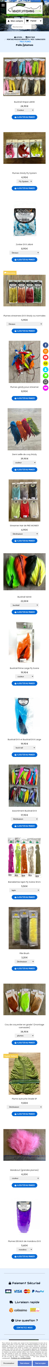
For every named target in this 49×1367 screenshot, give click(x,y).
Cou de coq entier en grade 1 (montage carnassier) (24, 1026)
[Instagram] (45, 351)
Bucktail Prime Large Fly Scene (24, 668)
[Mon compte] (45, 369)
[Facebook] (45, 345)
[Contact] (45, 363)
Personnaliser (8, 1363)
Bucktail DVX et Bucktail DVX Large (24, 739)
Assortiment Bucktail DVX (24, 810)
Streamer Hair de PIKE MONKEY (24, 525)
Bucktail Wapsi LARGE (24, 102)
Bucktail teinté (24, 597)
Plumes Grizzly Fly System (24, 173)
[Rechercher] (34, 26)
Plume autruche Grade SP (24, 1098)
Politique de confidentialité (21, 1358)
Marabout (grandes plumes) (24, 1170)
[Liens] (45, 388)
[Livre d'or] (45, 382)
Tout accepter (40, 1363)
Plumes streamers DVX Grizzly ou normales (24, 315)
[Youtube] (45, 357)
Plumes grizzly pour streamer (24, 387)
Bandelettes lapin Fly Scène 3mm (24, 882)
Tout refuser (24, 1363)
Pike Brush (24, 953)
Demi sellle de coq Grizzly (24, 454)
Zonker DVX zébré (24, 244)
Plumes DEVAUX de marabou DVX (24, 1241)
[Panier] (45, 375)
